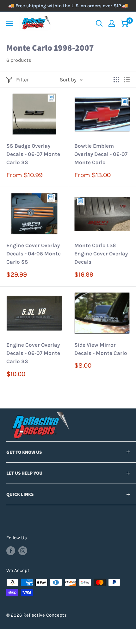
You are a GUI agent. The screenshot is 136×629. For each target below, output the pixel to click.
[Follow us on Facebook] (10, 550)
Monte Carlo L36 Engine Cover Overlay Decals (101, 253)
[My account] (111, 23)
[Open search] (99, 23)
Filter (22, 79)
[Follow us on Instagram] (22, 550)
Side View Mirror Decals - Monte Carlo (100, 349)
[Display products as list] (127, 79)
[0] (124, 23)
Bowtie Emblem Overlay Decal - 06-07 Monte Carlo (100, 154)
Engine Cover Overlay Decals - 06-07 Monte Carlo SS (33, 353)
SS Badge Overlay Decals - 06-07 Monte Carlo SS (33, 154)
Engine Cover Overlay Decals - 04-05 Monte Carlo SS (33, 253)
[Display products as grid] (116, 79)
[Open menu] (9, 23)
